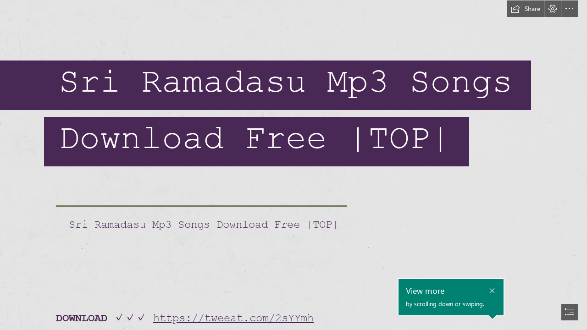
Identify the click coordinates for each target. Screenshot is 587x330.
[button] (525, 8)
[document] (293, 165)
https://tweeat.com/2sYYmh (233, 318)
